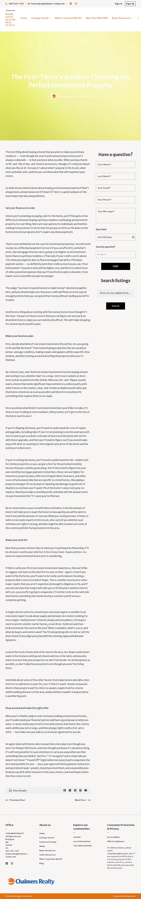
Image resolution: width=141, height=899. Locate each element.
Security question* (106, 247)
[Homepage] (10, 10)
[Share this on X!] (70, 790)
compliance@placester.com (120, 853)
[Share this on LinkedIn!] (75, 790)
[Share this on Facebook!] (64, 790)
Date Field (101, 229)
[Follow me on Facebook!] (70, 3)
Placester (130, 896)
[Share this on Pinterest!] (80, 790)
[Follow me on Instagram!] (76, 3)
